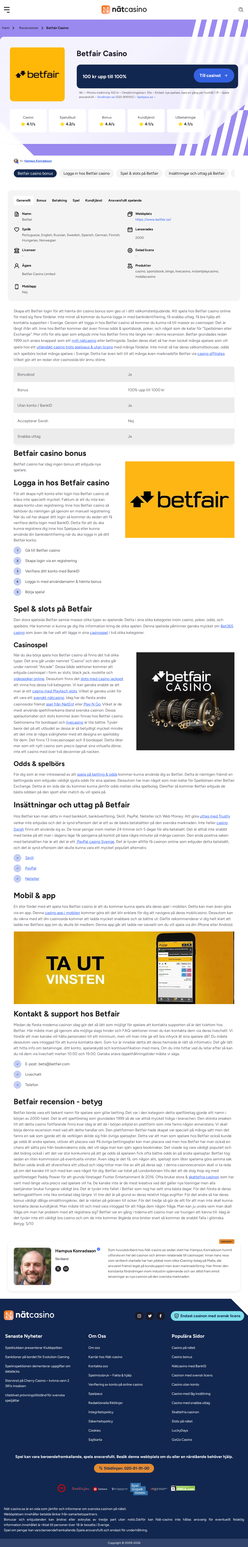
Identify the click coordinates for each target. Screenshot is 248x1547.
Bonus (41, 200)
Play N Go (92, 704)
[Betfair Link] (37, 74)
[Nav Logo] (124, 9)
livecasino (74, 722)
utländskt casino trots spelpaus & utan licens (75, 347)
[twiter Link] (150, 1316)
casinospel (99, 632)
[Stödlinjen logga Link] (81, 1489)
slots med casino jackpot (102, 678)
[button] (10, 10)
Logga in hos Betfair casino (86, 173)
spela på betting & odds (97, 774)
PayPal (30, 868)
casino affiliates (211, 353)
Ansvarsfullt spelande (125, 200)
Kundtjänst (93, 200)
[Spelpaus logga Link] (100, 1489)
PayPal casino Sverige (95, 841)
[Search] (238, 10)
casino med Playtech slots (54, 691)
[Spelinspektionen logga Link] (139, 1489)
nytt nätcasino (84, 340)
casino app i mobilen (62, 912)
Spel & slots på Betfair (139, 173)
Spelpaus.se (145, 97)
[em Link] (66, 1269)
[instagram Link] (139, 1316)
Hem (5, 28)
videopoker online (29, 678)
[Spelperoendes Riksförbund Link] (119, 1489)
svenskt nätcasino (48, 697)
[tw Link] (58, 1269)
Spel (76, 200)
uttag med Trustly (215, 816)
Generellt (23, 200)
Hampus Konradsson (38, 161)
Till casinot (210, 75)
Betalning (59, 200)
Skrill (29, 858)
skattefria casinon (204, 1177)
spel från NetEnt (60, 704)
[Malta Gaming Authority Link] (158, 1489)
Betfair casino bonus (35, 173)
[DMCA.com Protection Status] (183, 1489)
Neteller (32, 878)
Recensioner (29, 28)
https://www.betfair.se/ (153, 220)
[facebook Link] (160, 1316)
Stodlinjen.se (106, 97)
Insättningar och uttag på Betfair (197, 173)
